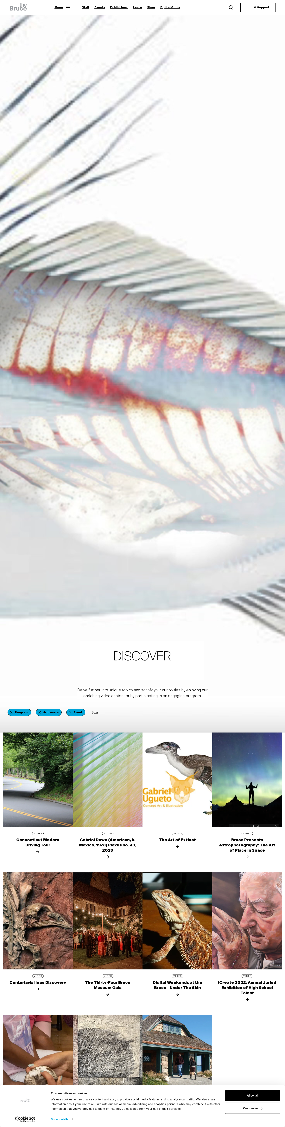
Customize (250, 1108)
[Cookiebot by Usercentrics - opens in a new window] (25, 1119)
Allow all (252, 1095)
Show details (59, 1119)
